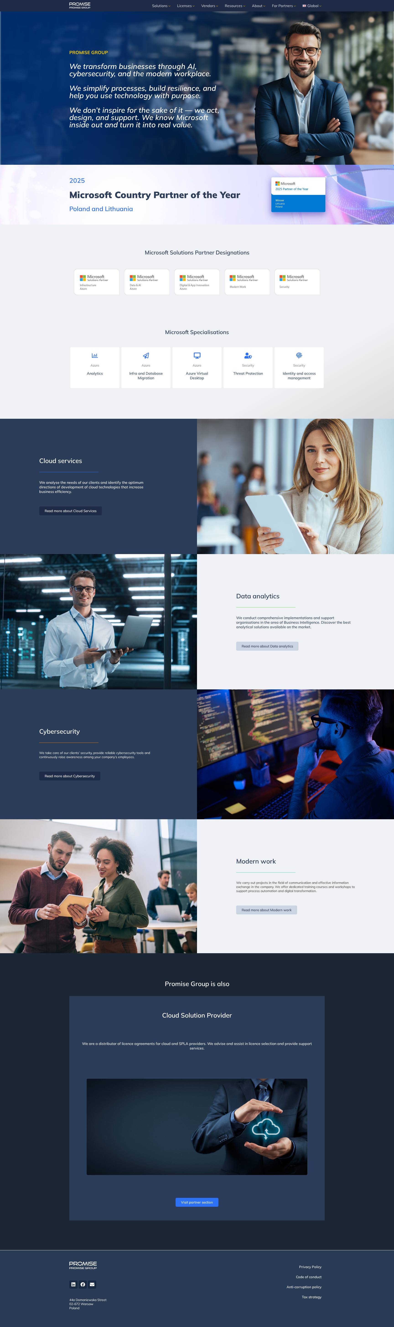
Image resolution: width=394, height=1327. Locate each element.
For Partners (282, 5)
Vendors (208, 5)
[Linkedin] (73, 1284)
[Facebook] (83, 1284)
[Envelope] (92, 1284)
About (257, 5)
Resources (233, 5)
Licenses (184, 5)
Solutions (160, 5)
